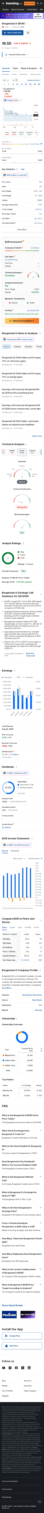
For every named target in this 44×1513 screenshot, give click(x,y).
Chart (15, 68)
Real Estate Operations (32, 995)
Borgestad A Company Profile (20, 970)
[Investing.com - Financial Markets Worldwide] (14, 3)
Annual (5, 851)
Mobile (4, 1386)
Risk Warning (6, 1497)
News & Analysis (29, 68)
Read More (6, 988)
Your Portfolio (7, 1391)
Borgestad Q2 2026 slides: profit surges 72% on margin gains (21, 375)
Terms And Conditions (10, 1481)
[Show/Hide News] (16, 80)
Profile (14, 74)
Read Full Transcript (30, 654)
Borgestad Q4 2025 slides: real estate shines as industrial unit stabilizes (20, 423)
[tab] (11, 452)
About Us (27, 1381)
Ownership (23, 74)
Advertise (28, 1386)
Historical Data (35, 74)
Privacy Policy (7, 1489)
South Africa (32, 10)
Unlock (26, 960)
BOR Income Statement (15, 838)
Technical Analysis (13, 444)
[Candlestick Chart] (4, 80)
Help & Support (30, 1391)
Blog (4, 1381)
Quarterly (15, 851)
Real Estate (37, 1000)
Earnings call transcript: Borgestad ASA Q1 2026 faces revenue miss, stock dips (21, 407)
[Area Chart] (7, 80)
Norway (38, 1010)
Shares (5, 10)
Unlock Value (34, 144)
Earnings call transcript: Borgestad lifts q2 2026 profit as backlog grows (21, 391)
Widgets (5, 1396)
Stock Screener (17, 10)
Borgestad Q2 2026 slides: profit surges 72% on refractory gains (21, 359)
